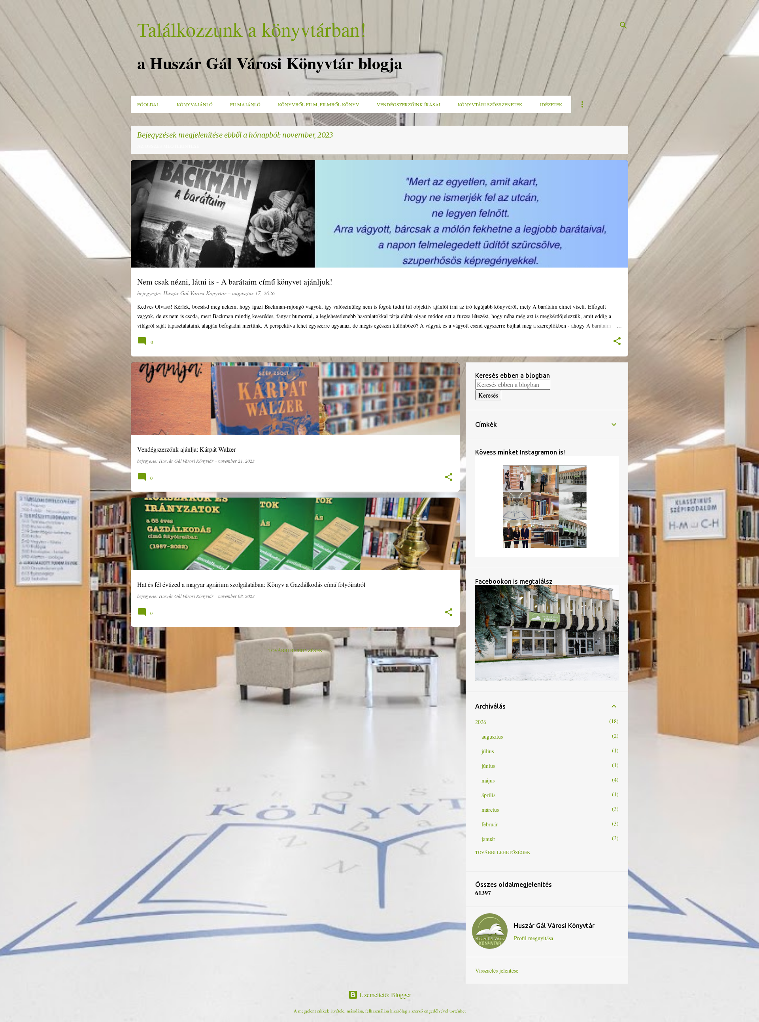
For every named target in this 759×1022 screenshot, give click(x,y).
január (488, 839)
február (489, 824)
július (487, 751)
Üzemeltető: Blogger (384, 994)
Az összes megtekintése (168, 146)
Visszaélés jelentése (496, 970)
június (488, 765)
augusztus (492, 736)
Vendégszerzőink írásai (408, 104)
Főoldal (148, 104)
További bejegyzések (295, 650)
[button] (617, 341)
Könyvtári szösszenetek (490, 104)
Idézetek (551, 104)
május (488, 780)
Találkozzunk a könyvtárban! (251, 29)
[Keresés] (623, 25)
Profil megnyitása (533, 938)
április (488, 795)
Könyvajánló (195, 104)
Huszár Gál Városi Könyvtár (554, 925)
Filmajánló (245, 104)
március (490, 809)
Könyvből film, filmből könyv (318, 104)
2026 (480, 722)
